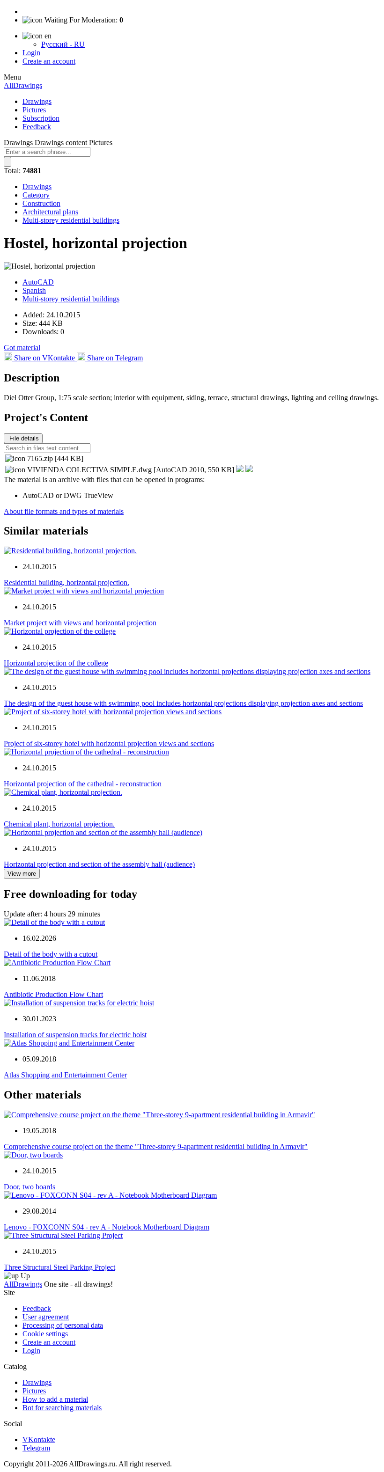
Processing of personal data (62, 1325)
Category (36, 195)
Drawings (37, 101)
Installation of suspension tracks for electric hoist (75, 1035)
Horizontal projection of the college (56, 663)
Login (31, 53)
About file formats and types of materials (64, 511)
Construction (41, 203)
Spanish (34, 290)
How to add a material (55, 1399)
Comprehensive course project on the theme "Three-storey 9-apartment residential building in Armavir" (156, 1146)
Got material (22, 348)
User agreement (45, 1317)
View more (21, 873)
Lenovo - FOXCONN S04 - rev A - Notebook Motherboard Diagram (106, 1227)
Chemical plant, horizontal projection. (59, 824)
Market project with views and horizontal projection (80, 623)
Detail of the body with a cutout (50, 954)
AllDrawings (23, 85)
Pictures (34, 110)
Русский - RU (63, 44)
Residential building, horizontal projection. (66, 582)
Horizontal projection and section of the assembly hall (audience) (99, 864)
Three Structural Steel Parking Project (59, 1267)
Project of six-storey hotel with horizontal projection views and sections (109, 743)
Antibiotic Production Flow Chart (53, 994)
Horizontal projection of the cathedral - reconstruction (83, 784)
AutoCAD (38, 282)
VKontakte (38, 1439)
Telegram (36, 1448)
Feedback (36, 127)
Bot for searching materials (62, 1408)
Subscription (40, 118)
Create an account (48, 61)
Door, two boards (29, 1187)
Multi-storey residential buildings (70, 220)
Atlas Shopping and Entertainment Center (65, 1075)
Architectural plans (50, 212)
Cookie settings (45, 1334)
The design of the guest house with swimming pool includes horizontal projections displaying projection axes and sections (183, 703)
